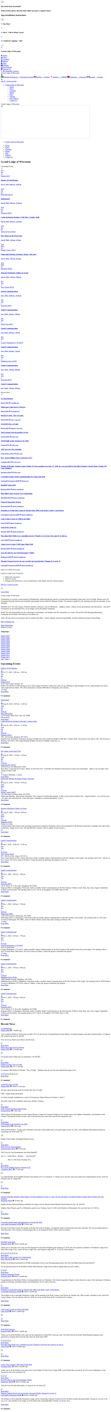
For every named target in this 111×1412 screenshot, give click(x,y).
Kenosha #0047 (6, 1244)
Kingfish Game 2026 (8, 1242)
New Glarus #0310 (7, 854)
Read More (5, 692)
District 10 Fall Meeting (9, 668)
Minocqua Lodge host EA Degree (12, 1047)
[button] (2, 47)
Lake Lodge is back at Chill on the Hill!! (15, 1309)
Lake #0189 (5, 1311)
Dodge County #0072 (8, 792)
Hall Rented (5, 700)
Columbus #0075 (7, 1169)
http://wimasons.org (7, 622)
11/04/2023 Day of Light (9, 1084)
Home (12, 87)
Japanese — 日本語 (59, 77)
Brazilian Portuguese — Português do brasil (18, 77)
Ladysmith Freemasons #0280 (11, 1224)
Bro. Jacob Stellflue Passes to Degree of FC (16, 1167)
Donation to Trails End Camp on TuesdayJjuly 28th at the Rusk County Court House (30, 1290)
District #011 (5, 655)
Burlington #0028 (7, 1382)
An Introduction (6, 1028)
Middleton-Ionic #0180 (9, 977)
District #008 (5, 649)
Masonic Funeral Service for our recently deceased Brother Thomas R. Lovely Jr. (28, 1393)
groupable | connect (12, 71)
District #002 (5, 638)
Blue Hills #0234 (7, 714)
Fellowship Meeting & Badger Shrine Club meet (17, 779)
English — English (42, 77)
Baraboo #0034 (6, 735)
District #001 (5, 636)
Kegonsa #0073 (6, 884)
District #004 (5, 642)
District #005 (5, 643)
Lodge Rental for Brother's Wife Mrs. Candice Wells (19, 721)
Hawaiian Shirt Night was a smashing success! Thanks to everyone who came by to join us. (32, 1345)
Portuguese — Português (77, 77)
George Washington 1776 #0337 (12, 945)
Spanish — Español (96, 77)
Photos (12, 93)
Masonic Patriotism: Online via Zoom (14, 808)
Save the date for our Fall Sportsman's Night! (16, 1380)
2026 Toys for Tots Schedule (11, 1147)
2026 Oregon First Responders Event (13, 1109)
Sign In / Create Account (9, 584)
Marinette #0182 (6, 822)
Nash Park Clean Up (8, 1329)
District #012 (5, 657)
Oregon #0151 (6, 1111)
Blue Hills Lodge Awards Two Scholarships (16, 1257)
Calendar (13, 91)
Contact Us (13, 100)
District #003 (5, 640)
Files (11, 95)
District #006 (5, 645)
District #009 (5, 651)
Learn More (5, 592)
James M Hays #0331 (8, 765)
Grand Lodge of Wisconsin (14, 85)
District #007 (5, 647)
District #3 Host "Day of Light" (12, 1064)
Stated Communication (8, 840)
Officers (12, 96)
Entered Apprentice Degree (10, 1274)
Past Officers (14, 98)
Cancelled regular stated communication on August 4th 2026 (21, 1222)
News (12, 89)
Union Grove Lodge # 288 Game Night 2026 (16, 1364)
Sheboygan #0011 (7, 914)
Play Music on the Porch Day (11, 751)
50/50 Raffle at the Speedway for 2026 (14, 1124)
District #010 (5, 653)
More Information (7, 625)
